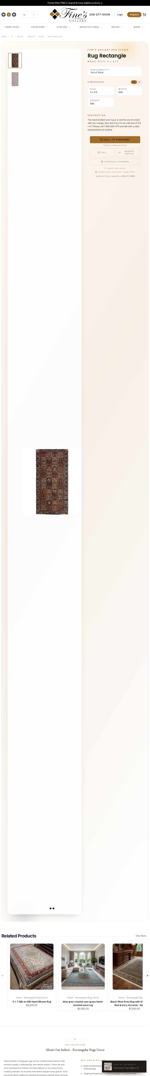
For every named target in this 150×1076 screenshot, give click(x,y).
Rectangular (55, 36)
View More (141, 936)
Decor (20, 36)
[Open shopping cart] (144, 14)
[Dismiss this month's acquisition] (144, 1063)
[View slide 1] (50, 908)
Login (120, 14)
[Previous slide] (27, 481)
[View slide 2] (53, 908)
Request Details (130, 152)
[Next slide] (77, 481)
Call (103, 153)
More (137, 27)
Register (134, 14)
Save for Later (117, 168)
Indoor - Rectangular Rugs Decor (32, 997)
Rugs (41, 36)
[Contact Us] (3, 14)
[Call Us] (9, 14)
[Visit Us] (14, 14)
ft (134, 82)
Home (4, 36)
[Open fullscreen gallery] (52, 481)
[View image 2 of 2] (15, 79)
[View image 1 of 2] (15, 61)
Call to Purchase (117, 139)
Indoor (31, 36)
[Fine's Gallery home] (68, 14)
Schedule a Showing (116, 162)
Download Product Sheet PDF (116, 172)
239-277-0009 (128, 176)
